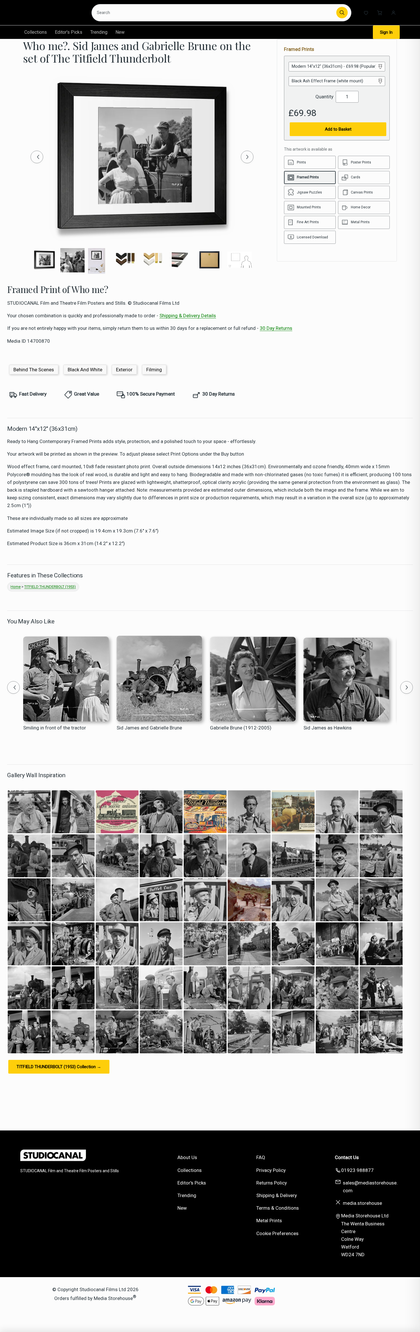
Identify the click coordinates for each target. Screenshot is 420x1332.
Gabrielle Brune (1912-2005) (240, 728)
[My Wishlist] (366, 12)
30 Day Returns (276, 328)
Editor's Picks (68, 32)
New (120, 32)
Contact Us (347, 1157)
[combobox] (215, 12)
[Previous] (37, 157)
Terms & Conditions (277, 1208)
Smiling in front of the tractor (54, 728)
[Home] (51, 12)
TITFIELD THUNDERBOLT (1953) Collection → (59, 1066)
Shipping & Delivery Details (187, 315)
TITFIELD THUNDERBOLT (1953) (50, 587)
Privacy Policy (271, 1170)
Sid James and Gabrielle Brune (149, 728)
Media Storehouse (113, 1298)
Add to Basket (338, 129)
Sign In (386, 32)
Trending (98, 32)
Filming (154, 369)
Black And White (85, 369)
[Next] (247, 157)
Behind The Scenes (33, 369)
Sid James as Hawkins (327, 728)
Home (16, 587)
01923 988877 (357, 1170)
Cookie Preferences (277, 1233)
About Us (187, 1157)
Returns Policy (271, 1183)
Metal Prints (269, 1220)
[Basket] (379, 12)
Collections (35, 32)
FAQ (260, 1157)
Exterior (124, 369)
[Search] (342, 12)
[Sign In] (393, 12)
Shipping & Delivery (276, 1195)
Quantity (324, 96)
